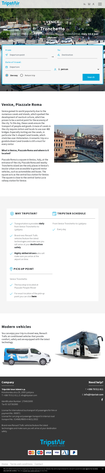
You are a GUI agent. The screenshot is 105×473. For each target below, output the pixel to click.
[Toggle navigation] (100, 4)
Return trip (30, 75)
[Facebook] (102, 400)
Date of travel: (13, 62)
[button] (89, 4)
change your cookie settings (31, 471)
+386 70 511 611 (95, 389)
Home (5, 464)
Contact (39, 464)
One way (14, 75)
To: (59, 50)
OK (103, 469)
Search (91, 77)
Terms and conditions (21, 464)
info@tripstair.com (93, 394)
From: (8, 50)
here (34, 296)
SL (85, 4)
